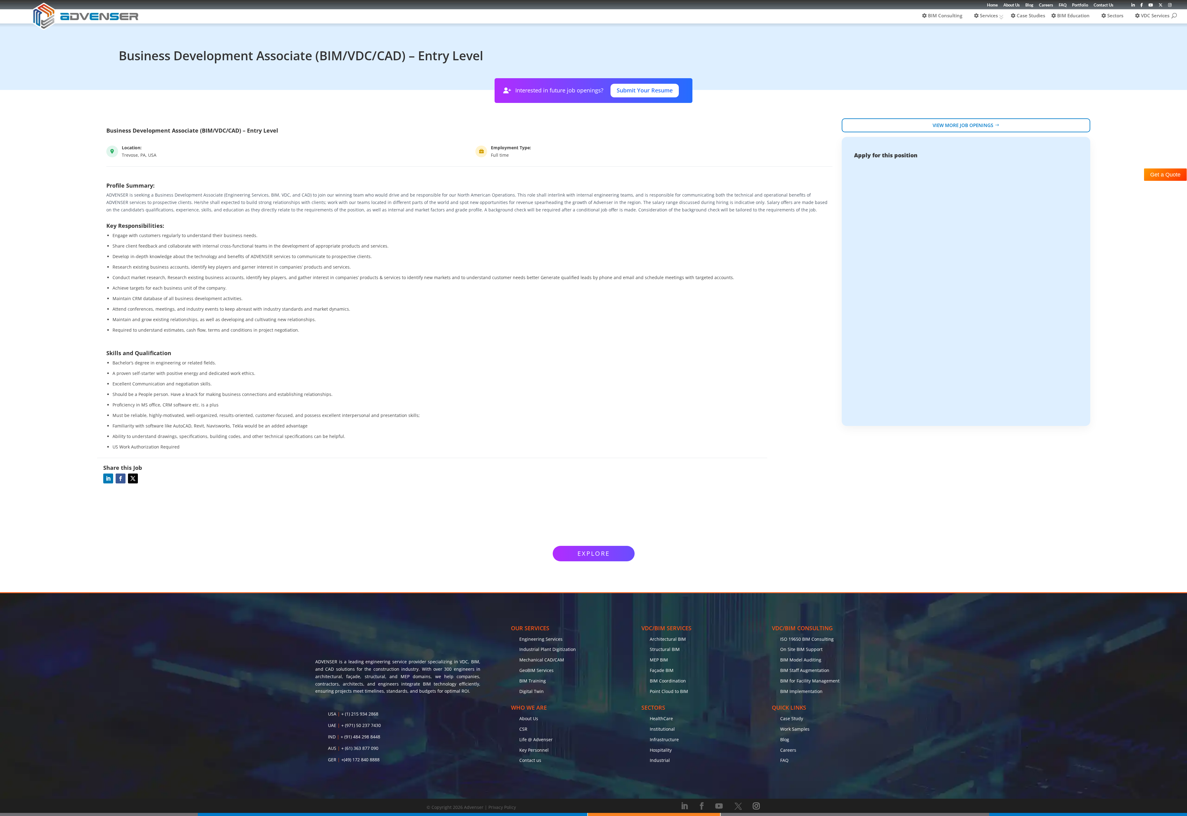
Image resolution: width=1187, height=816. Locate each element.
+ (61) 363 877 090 (359, 748)
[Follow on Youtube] (719, 806)
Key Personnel (534, 750)
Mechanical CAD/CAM (541, 660)
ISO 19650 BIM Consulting (807, 639)
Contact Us (1103, 5)
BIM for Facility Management (810, 681)
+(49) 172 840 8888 (360, 760)
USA (332, 714)
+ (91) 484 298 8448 (360, 737)
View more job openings (963, 125)
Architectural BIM (668, 639)
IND (332, 737)
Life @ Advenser (536, 739)
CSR (523, 729)
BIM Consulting (944, 15)
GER (332, 760)
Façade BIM (662, 670)
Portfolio (1080, 5)
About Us (1011, 5)
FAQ (1062, 5)
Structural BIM (665, 649)
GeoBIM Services (536, 670)
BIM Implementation (801, 691)
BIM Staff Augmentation (804, 670)
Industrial (660, 760)
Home (992, 5)
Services (988, 15)
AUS (332, 748)
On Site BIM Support (801, 649)
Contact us (530, 760)
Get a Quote (1165, 175)
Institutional (662, 729)
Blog (1029, 5)
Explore (593, 553)
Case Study (791, 718)
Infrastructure (664, 739)
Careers (1046, 5)
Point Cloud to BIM (669, 691)
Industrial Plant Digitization (547, 649)
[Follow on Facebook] (121, 478)
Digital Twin (531, 691)
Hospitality (661, 750)
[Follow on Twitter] (133, 478)
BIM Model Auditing (800, 660)
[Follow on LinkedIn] (108, 478)
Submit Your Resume (645, 90)
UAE (332, 725)
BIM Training (532, 681)
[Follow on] (738, 806)
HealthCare (661, 718)
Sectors (1114, 15)
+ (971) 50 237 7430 (361, 725)
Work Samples (795, 729)
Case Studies (1030, 15)
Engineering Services (541, 639)
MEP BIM (659, 660)
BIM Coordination (668, 681)
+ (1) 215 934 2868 (359, 714)
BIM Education (1073, 15)
